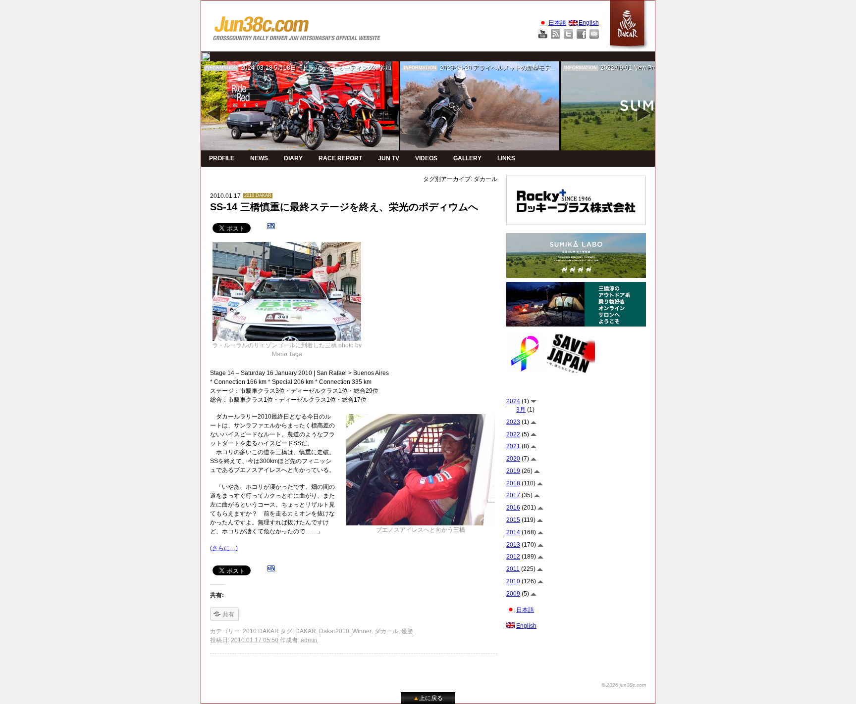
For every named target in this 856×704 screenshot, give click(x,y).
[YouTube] (542, 34)
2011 (513, 568)
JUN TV (388, 158)
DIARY (293, 158)
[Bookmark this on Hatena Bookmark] (271, 227)
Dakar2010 (334, 631)
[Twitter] (568, 34)
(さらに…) (224, 548)
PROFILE (221, 158)
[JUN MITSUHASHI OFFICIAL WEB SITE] (297, 25)
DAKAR (305, 631)
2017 (513, 495)
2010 (513, 581)
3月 (521, 409)
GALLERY (467, 158)
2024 (513, 401)
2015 (513, 519)
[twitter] (205, 56)
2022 (513, 434)
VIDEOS (426, 158)
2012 (513, 556)
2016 (513, 507)
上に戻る (428, 698)
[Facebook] (581, 34)
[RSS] (555, 34)
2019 (513, 471)
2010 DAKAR (257, 195)
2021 (513, 446)
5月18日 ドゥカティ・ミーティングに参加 (332, 67)
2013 (513, 544)
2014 (513, 532)
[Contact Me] (594, 34)
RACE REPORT (340, 158)
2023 (513, 422)
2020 (513, 458)
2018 (513, 483)
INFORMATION (221, 67)
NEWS (259, 158)
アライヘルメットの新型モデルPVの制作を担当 (536, 67)
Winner (362, 631)
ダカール (386, 631)
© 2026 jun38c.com (623, 685)
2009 (513, 593)
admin (309, 640)
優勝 (407, 631)
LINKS (506, 158)
